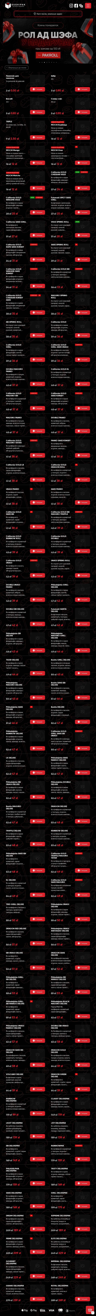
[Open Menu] (88, 6)
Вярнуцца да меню (17, 67)
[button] (39, 62)
